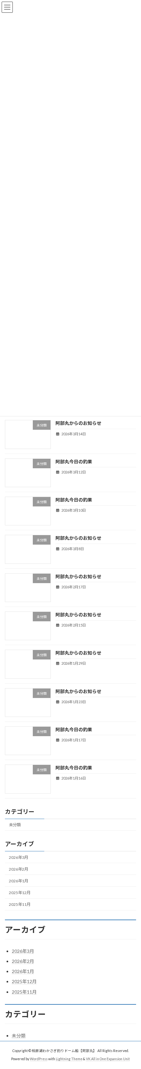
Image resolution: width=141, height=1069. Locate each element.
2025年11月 (19, 904)
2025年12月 (19, 892)
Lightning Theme (69, 1059)
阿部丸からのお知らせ (78, 423)
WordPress (39, 1059)
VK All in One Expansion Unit (108, 1059)
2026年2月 (18, 869)
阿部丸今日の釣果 (73, 461)
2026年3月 (18, 857)
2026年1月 (18, 880)
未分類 (15, 824)
